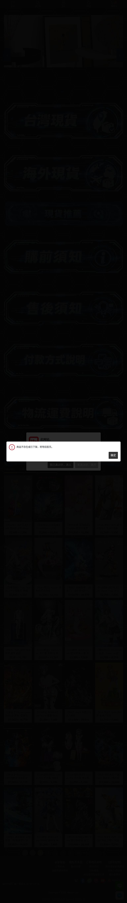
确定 (113, 455)
